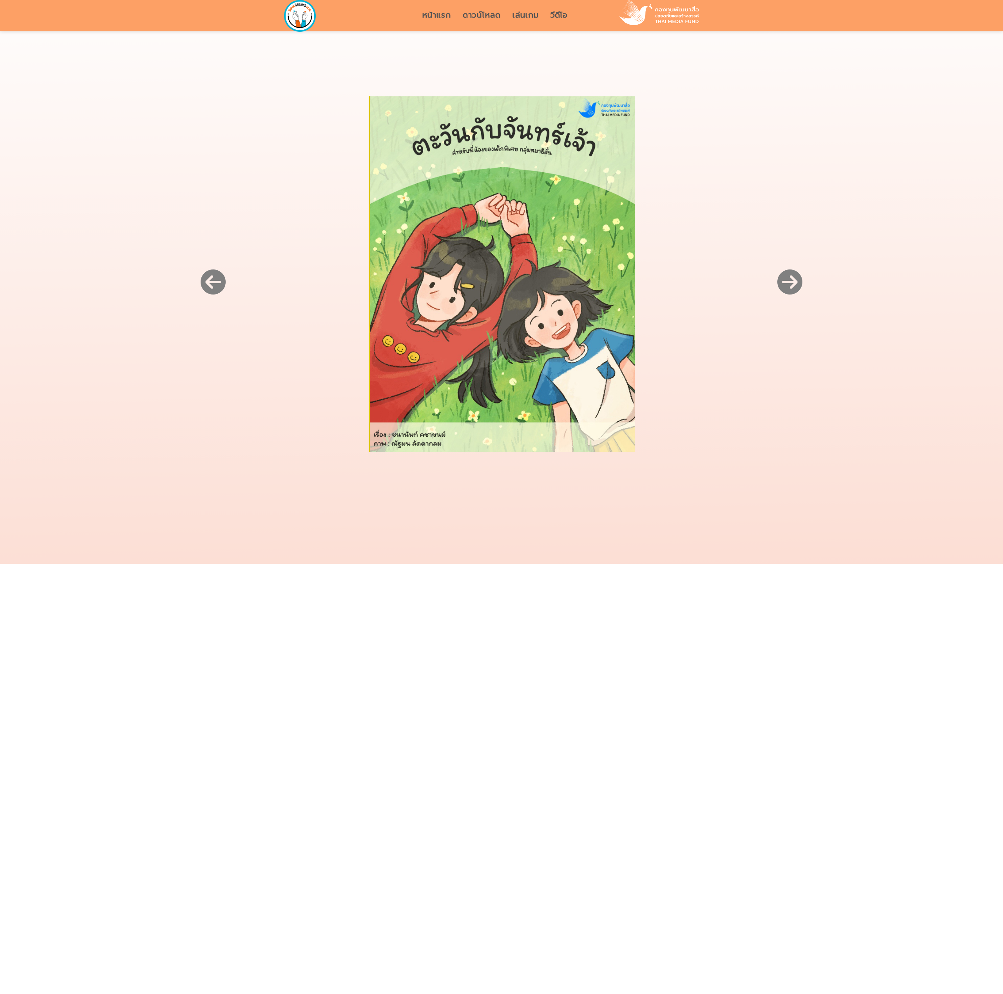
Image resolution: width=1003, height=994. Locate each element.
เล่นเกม (525, 15)
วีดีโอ (558, 15)
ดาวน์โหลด (482, 15)
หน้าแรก (436, 15)
